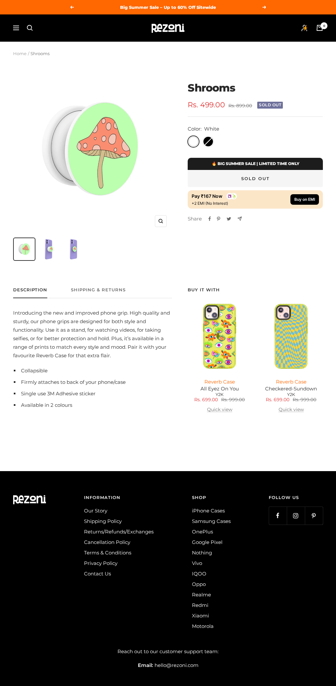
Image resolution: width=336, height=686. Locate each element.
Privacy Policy (100, 563)
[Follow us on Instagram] (296, 516)
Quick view (219, 409)
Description (30, 289)
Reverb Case (219, 382)
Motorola (203, 626)
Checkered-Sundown (291, 388)
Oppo (199, 584)
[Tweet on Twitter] (229, 219)
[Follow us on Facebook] (278, 516)
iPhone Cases (208, 511)
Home (20, 53)
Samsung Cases (211, 521)
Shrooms (211, 87)
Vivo (197, 563)
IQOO (199, 574)
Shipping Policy (103, 521)
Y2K (219, 394)
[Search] (30, 28)
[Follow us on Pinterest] (314, 516)
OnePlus (202, 532)
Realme (201, 595)
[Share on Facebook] (209, 219)
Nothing (202, 553)
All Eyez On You (219, 388)
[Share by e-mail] (240, 219)
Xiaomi (200, 616)
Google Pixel (207, 542)
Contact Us (97, 574)
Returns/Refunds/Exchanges (119, 532)
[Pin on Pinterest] (218, 219)
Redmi (200, 605)
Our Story (95, 511)
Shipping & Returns (98, 289)
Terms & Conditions (107, 553)
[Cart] (319, 28)
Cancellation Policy (107, 542)
